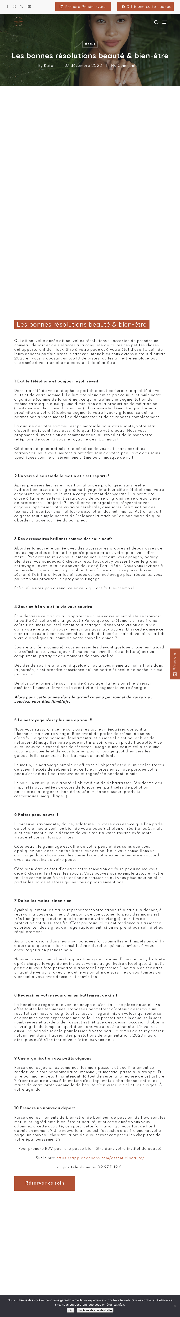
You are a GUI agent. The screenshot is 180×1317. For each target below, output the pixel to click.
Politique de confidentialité (95, 1310)
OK (70, 1310)
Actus (90, 44)
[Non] (174, 1306)
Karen (50, 66)
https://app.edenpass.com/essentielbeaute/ (100, 1158)
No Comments (124, 66)
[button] (164, 22)
